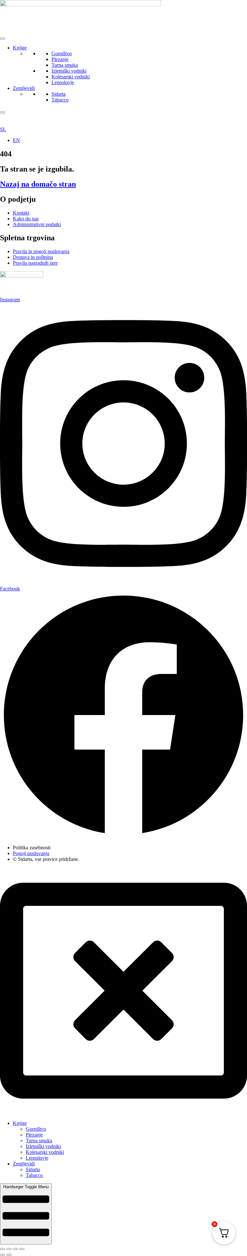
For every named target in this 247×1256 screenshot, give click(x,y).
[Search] (119, 120)
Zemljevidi (24, 88)
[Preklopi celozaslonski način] (9, 1249)
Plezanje (60, 59)
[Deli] (15, 1249)
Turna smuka (64, 65)
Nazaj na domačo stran (38, 184)
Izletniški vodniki (69, 71)
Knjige (20, 47)
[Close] (2, 112)
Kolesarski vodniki (70, 76)
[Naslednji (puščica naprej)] (9, 1255)
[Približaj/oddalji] (2, 1249)
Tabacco (60, 99)
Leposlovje (62, 82)
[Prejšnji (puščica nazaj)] (2, 1255)
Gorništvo (61, 53)
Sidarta (58, 94)
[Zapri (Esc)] (21, 1249)
